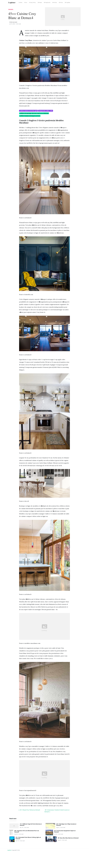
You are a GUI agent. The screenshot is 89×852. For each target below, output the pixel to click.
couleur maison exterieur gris (28, 110)
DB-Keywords (47, 2)
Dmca (25, 2)
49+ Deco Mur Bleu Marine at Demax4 (68, 838)
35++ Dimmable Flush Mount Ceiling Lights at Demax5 (28, 838)
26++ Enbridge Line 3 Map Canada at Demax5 (66, 824)
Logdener (9, 850)
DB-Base (40, 2)
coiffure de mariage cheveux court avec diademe (34, 113)
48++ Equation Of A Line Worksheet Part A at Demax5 (26, 831)
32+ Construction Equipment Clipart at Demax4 (65, 831)
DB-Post (61, 2)
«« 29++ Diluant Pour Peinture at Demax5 (29, 810)
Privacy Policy (32, 2)
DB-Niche (54, 2)
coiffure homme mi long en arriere (30, 116)
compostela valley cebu (45, 110)
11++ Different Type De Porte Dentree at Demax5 (31, 824)
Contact (20, 2)
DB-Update (67, 2)
